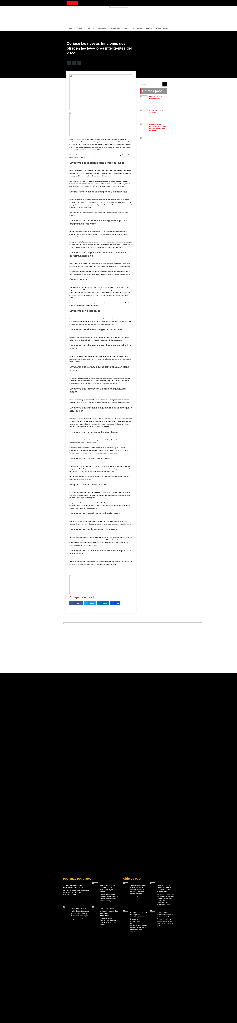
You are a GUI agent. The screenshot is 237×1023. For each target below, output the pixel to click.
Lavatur (73, 157)
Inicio (70, 28)
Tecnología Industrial (162, 28)
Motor (125, 28)
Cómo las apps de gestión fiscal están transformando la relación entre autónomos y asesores (165, 889)
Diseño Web (90, 28)
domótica (89, 287)
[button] (69, 63)
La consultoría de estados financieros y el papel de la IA (165, 915)
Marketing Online (115, 28)
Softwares (149, 28)
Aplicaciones (79, 28)
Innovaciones (102, 28)
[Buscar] (164, 84)
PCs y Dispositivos (137, 28)
